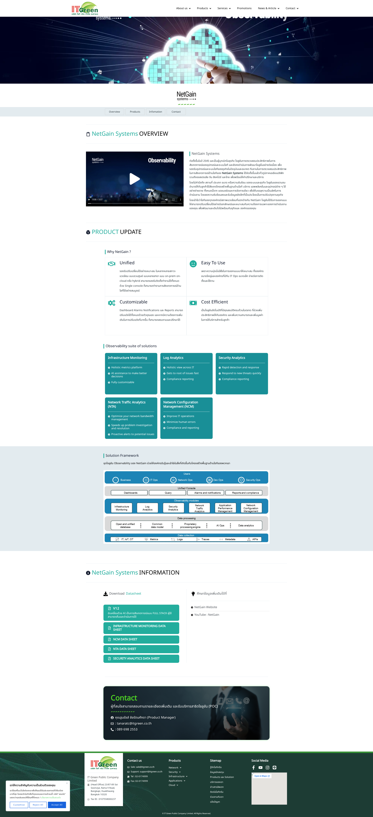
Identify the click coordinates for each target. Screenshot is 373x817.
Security (173, 772)
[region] (38, 796)
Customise (19, 804)
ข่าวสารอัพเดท (217, 787)
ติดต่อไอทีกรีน (216, 792)
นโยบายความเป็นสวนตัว (51, 797)
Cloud (172, 785)
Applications (175, 781)
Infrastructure (176, 776)
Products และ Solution (222, 777)
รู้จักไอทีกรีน (216, 767)
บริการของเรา (216, 782)
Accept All (57, 804)
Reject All (38, 804)
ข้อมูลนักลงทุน (217, 772)
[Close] (67, 783)
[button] (135, 179)
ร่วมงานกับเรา (217, 797)
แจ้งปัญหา (215, 802)
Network (173, 767)
